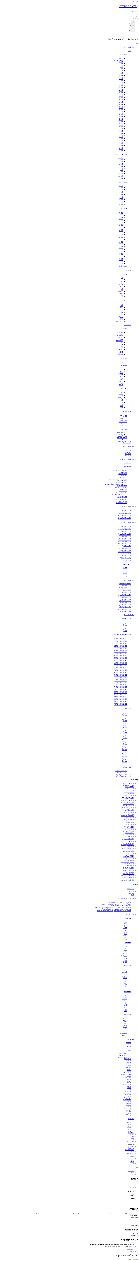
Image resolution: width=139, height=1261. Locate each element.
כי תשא (121, 307)
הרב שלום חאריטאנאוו (127, 875)
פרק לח (121, 125)
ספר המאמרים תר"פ (125, 584)
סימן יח (121, 241)
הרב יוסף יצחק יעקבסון (127, 800)
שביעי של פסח (123, 1055)
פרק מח (121, 142)
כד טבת (128, 1086)
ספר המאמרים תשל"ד (120, 677)
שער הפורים (123, 425)
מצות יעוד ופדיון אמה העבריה (118, 494)
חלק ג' (125, 626)
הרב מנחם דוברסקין (128, 855)
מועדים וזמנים (130, 1039)
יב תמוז (129, 1106)
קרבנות (125, 417)
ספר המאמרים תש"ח (124, 608)
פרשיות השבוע (130, 914)
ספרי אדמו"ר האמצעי (128, 446)
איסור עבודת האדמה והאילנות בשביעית (115, 484)
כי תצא (121, 349)
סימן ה (121, 219)
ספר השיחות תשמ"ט (121, 771)
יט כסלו (128, 1043)
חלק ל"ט (124, 763)
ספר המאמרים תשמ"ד (120, 694)
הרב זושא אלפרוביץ (128, 834)
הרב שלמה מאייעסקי (128, 805)
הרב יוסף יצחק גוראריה (127, 841)
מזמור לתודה (123, 420)
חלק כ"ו (124, 756)
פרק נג (121, 150)
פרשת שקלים (127, 1093)
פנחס (121, 406)
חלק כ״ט (124, 719)
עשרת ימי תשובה (126, 1074)
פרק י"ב (121, 178)
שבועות (128, 1067)
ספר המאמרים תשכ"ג (120, 659)
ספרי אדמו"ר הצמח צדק (127, 459)
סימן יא (121, 229)
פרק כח (121, 108)
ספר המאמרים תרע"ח (124, 555)
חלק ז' (125, 734)
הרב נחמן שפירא (129, 799)
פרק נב (121, 149)
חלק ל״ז (125, 721)
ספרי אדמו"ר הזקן (129, 47)
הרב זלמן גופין (130, 793)
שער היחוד (127, 452)
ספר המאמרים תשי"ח (120, 650)
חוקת (121, 402)
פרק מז (121, 140)
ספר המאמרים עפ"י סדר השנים (121, 634)
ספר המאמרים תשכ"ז (120, 665)
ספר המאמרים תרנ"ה (124, 533)
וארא (121, 306)
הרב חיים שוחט (130, 838)
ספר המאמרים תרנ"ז (125, 535)
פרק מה (121, 137)
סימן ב (121, 214)
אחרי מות (120, 374)
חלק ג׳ (125, 712)
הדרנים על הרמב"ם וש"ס (123, 776)
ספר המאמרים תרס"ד (124, 543)
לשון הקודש (131, 1171)
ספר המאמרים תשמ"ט (120, 703)
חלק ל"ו (124, 762)
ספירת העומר (127, 1100)
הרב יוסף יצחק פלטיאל (127, 845)
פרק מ (121, 128)
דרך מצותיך (127, 466)
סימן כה (121, 253)
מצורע (121, 373)
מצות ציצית (123, 477)
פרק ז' (121, 170)
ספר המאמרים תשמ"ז (120, 699)
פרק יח (121, 91)
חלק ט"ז (124, 743)
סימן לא (121, 263)
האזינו (121, 334)
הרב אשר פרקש (129, 822)
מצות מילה (124, 475)
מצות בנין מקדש (122, 496)
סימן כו (121, 255)
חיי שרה (120, 284)
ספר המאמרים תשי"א (120, 638)
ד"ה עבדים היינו (118, 434)
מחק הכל (135, 1234)
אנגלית (132, 1174)
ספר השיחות (127, 767)
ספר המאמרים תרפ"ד (124, 592)
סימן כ (121, 244)
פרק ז (121, 72)
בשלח (121, 311)
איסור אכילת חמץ (122, 480)
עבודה (132, 1151)
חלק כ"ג (124, 751)
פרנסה (132, 895)
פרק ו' (121, 168)
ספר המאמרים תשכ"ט (120, 669)
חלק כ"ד (124, 753)
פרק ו (121, 70)
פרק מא (121, 130)
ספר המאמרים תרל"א (124, 515)
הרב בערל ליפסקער (128, 795)
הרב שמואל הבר (129, 879)
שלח (122, 399)
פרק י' (121, 175)
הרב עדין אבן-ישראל (128, 867)
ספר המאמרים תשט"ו (120, 645)
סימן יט (121, 243)
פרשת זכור (128, 1094)
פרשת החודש (127, 1072)
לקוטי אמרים (123, 54)
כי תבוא (124, 1035)
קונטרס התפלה (126, 560)
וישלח (121, 293)
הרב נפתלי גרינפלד (129, 863)
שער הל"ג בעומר (122, 436)
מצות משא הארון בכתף (120, 470)
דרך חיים (128, 450)
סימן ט (121, 226)
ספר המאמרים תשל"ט (120, 686)
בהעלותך (120, 397)
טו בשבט (128, 1089)
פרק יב (121, 80)
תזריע (121, 371)
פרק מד (121, 135)
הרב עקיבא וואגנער (128, 869)
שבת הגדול (127, 1098)
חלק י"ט (124, 748)
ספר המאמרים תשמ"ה (120, 696)
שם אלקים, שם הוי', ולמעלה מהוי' (121, 905)
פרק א (121, 62)
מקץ (122, 290)
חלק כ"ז (124, 758)
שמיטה (132, 1156)
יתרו (122, 312)
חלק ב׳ (125, 715)
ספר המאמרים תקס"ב (124, 441)
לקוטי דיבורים (127, 590)
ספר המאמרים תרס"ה (124, 545)
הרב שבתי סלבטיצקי (128, 874)
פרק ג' (121, 163)
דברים (121, 342)
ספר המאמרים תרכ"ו (124, 510)
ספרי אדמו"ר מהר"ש (128, 506)
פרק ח (121, 74)
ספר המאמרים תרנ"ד (124, 531)
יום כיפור (120, 337)
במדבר (121, 394)
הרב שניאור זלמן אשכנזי (127, 880)
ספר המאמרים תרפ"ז (124, 597)
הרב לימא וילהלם (129, 850)
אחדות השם (130, 888)
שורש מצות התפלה (121, 503)
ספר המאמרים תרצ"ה (124, 599)
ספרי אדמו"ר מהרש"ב (127, 522)
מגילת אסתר (119, 321)
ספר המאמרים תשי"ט (120, 652)
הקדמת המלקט (118, 60)
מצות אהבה (123, 472)
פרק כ (121, 94)
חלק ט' (125, 738)
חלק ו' (125, 631)
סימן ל (121, 261)
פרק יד (121, 84)
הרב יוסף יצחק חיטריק (128, 843)
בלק (122, 404)
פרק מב (121, 132)
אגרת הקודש (123, 208)
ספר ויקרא (124, 365)
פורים (129, 1044)
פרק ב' (121, 161)
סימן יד (121, 234)
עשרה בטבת (127, 1084)
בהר (122, 369)
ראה (122, 347)
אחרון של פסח (123, 1053)
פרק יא (121, 79)
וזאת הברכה (119, 332)
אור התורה (127, 463)
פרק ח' (121, 171)
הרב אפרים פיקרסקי (128, 788)
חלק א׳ (125, 727)
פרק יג (121, 82)
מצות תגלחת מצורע (121, 499)
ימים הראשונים (122, 1057)
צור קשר (132, 1251)
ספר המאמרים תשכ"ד (120, 660)
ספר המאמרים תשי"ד (120, 643)
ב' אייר (129, 1101)
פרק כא (121, 96)
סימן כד (121, 251)
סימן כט (121, 260)
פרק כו (121, 104)
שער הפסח (123, 429)
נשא (122, 395)
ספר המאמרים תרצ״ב (124, 585)
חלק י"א (124, 739)
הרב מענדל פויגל (129, 858)
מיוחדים (132, 1163)
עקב (122, 346)
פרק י (121, 77)
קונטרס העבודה (126, 564)
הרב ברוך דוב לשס (129, 826)
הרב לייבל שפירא (129, 790)
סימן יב (121, 231)
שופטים (124, 1025)
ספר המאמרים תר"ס (125, 538)
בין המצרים (127, 1108)
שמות (125, 300)
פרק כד (121, 101)
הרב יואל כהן (130, 809)
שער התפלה (123, 415)
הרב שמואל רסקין (129, 812)
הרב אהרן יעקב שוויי (128, 817)
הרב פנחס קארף (129, 872)
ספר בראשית (127, 965)
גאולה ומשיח (130, 1141)
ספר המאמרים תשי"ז (121, 648)
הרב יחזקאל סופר (129, 810)
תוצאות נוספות (133, 1215)
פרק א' (121, 159)
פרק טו (121, 85)
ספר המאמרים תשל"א (120, 672)
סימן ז (121, 222)
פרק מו (121, 138)
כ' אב (129, 1113)
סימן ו (121, 220)
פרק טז (121, 87)
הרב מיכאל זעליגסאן (128, 851)
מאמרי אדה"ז (127, 443)
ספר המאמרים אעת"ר (124, 552)
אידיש (132, 1172)
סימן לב (121, 265)
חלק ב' (125, 624)
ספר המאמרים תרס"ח (124, 548)
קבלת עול (131, 891)
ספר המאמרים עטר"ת (124, 557)
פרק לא (121, 113)
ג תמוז (129, 1071)
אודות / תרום (130, 1249)
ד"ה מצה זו (120, 432)
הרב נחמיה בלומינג (129, 860)
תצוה (121, 318)
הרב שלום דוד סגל (129, 877)
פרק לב (121, 114)
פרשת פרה (127, 1096)
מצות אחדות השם (121, 489)
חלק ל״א (124, 726)
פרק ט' (121, 173)
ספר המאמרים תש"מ (121, 688)
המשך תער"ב (127, 553)
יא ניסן (129, 1069)
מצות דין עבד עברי (121, 492)
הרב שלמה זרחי (130, 814)
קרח (122, 401)
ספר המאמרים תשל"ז (121, 682)
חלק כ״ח (124, 722)
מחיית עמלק (130, 1148)
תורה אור (128, 270)
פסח (129, 1050)
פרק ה (121, 68)
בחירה (132, 1138)
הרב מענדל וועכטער (128, 857)
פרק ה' (121, 166)
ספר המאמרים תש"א (124, 602)
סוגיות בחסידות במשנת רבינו (126, 898)
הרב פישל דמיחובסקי (128, 870)
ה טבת (129, 1076)
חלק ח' (125, 736)
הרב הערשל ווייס (129, 829)
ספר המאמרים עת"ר (125, 550)
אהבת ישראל (130, 1134)
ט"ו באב (128, 1112)
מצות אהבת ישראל (121, 482)
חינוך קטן (120, 158)
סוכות (121, 339)
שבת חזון (128, 1110)
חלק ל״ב (124, 714)
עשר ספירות (130, 1153)
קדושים (121, 381)
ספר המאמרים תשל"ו (121, 681)
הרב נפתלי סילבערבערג (127, 807)
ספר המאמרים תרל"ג (124, 517)
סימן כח (121, 258)
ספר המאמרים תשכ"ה (120, 662)
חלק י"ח (124, 746)
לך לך (121, 286)
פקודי (121, 362)
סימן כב (121, 248)
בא (122, 304)
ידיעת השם (131, 1145)
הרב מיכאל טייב (129, 853)
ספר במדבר (123, 388)
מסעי (121, 407)
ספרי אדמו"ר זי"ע (129, 615)
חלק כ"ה (124, 755)
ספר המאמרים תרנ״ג (125, 528)
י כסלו (129, 1081)
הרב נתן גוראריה (129, 865)
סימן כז (121, 256)
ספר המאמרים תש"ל (121, 670)
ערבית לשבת (123, 422)
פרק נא (121, 147)
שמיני (121, 379)
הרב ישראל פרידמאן (128, 804)
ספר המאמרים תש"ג (125, 604)
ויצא (122, 279)
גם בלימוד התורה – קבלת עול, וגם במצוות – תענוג (116, 904)
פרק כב (121, 97)
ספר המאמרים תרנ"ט (124, 536)
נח (122, 288)
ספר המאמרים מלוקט (124, 618)
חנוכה (129, 1046)
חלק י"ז (125, 745)
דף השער (120, 58)
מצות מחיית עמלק (122, 498)
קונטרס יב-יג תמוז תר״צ (124, 587)
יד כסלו (129, 1083)
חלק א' (125, 622)
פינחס (125, 1011)
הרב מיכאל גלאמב (129, 792)
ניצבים (121, 353)
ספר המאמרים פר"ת (125, 526)
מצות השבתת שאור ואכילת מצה (117, 479)
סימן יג (121, 232)
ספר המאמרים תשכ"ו (120, 664)
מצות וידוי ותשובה (122, 486)
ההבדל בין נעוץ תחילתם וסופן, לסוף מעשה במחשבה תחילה (114, 911)
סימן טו (121, 236)
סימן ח (121, 224)
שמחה (132, 1155)
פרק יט (121, 92)
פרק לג (121, 116)
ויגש (122, 296)
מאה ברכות (131, 893)
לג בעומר (128, 1105)
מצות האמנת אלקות (121, 487)
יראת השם (131, 1146)
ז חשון (129, 1079)
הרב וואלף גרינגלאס (128, 831)
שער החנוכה (123, 423)
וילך (126, 1030)
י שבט (129, 1088)
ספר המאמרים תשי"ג (121, 641)
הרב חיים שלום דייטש (128, 797)
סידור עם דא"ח (126, 411)
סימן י (121, 227)
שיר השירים (119, 354)
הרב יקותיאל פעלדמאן (128, 785)
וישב (122, 295)
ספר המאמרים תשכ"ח (120, 667)
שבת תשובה (127, 1077)
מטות (121, 392)
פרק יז (121, 89)
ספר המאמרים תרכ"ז (124, 512)
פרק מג (121, 133)
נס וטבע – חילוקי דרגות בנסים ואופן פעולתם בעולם (116, 909)
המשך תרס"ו (127, 547)
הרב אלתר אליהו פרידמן (127, 821)
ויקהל (121, 319)
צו (122, 378)
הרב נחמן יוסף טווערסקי (127, 862)
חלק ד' (125, 627)
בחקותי (121, 385)
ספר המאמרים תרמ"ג (124, 529)
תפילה (132, 1160)
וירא (122, 283)
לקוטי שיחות (127, 708)
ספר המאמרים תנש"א (120, 705)
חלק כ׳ (125, 717)
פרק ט (121, 75)
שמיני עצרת (119, 341)
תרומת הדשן (123, 418)
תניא (129, 51)
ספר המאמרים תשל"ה (120, 679)
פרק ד (121, 67)
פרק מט (121, 143)
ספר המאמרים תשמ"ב (120, 691)
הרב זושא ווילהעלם (128, 836)
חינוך (133, 1143)
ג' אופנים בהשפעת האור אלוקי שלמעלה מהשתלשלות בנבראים (113, 907)
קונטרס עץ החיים (126, 558)
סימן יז (121, 239)
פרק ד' (121, 165)
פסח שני (128, 1103)
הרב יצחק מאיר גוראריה (127, 848)
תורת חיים (128, 455)
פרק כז (121, 106)
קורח (125, 1009)
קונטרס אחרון (123, 266)
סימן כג (121, 249)
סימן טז (121, 237)
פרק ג (121, 65)
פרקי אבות (131, 1119)
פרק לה (121, 120)
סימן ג (121, 215)
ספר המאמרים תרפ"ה (124, 594)
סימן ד (121, 217)
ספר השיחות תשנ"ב (121, 772)
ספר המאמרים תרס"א (124, 540)
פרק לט (121, 126)
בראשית (124, 274)
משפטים (120, 314)
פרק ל (121, 111)
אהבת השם (131, 1133)
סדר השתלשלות (129, 1150)
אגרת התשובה (123, 182)
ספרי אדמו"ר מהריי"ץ (128, 580)
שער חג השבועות (122, 438)
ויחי (122, 278)
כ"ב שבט (128, 1091)
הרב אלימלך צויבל (129, 819)
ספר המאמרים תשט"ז (120, 647)
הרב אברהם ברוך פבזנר (127, 816)
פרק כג (121, 99)
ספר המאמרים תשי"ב (120, 640)
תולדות (121, 281)
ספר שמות (124, 358)
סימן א (121, 212)
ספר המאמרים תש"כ (121, 653)
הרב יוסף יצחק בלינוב (128, 840)
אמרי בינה (128, 454)
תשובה (132, 1162)
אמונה (132, 1136)
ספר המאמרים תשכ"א (120, 655)
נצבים (125, 1028)
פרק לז (121, 123)
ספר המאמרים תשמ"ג (120, 693)
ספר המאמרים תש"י (125, 611)
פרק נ (121, 145)
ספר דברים (123, 328)
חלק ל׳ (125, 724)
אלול (129, 1065)
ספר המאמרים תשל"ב (120, 674)
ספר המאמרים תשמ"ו (120, 698)
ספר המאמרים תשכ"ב (120, 657)
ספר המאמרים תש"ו (125, 606)
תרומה (121, 316)
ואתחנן (121, 344)
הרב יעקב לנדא (130, 846)
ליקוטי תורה (127, 325)
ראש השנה (120, 335)
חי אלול (128, 1115)
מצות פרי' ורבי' (122, 474)
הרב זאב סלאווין (129, 833)
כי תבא (121, 351)
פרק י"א (120, 176)
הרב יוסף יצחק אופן (128, 783)
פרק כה (121, 103)
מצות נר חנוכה (123, 491)
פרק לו (121, 121)
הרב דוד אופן (130, 828)
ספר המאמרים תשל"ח (120, 684)
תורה (133, 1158)
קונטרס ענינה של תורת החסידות (121, 774)
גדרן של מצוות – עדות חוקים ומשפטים (120, 902)
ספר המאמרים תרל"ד (124, 519)
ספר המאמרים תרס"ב (124, 541)
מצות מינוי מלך (122, 501)
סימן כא (121, 246)
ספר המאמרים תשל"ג (120, 676)
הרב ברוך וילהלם (129, 824)
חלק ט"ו (124, 741)
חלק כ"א (124, 750)
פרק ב (121, 63)
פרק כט (121, 109)
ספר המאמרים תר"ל (125, 513)
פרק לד (121, 118)
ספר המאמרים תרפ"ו (124, 596)
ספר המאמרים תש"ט (124, 609)
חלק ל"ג (124, 760)
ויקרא (121, 376)
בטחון (132, 1139)
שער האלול (123, 439)
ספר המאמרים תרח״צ (124, 589)
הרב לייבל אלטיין (129, 787)
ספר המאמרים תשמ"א (120, 689)
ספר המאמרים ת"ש (125, 601)
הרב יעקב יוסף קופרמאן (127, 802)
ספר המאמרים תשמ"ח (120, 701)
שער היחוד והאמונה (121, 154)
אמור (121, 383)
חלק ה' (125, 629)
